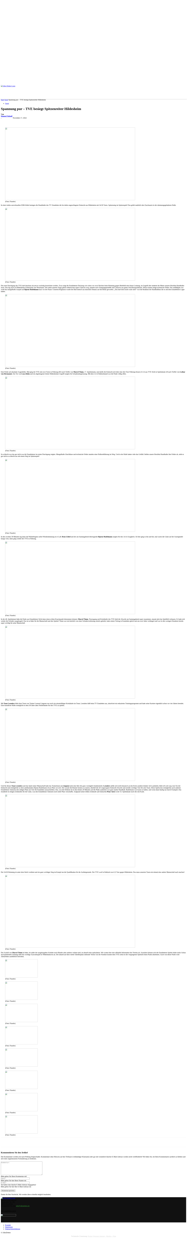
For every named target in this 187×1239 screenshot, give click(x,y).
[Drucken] (59, 121)
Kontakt (8, 1225)
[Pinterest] (36, 121)
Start (2, 100)
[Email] (51, 121)
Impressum (9, 1227)
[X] (28, 121)
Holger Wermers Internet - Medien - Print (102, 1236)
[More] (67, 121)
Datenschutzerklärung (12, 1229)
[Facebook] (20, 121)
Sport (6, 100)
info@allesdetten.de (23, 1206)
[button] (183, 78)
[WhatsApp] (43, 121)
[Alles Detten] (10, 89)
